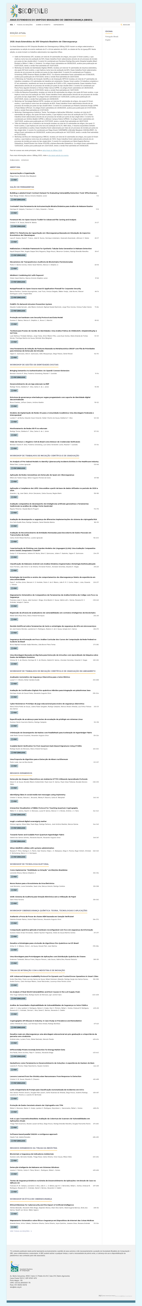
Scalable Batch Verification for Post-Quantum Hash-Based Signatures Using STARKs (46, 746)
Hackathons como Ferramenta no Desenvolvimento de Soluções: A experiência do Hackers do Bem (52, 1063)
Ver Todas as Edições (20, 1231)
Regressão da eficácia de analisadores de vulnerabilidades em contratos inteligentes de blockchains (53, 613)
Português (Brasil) (111, 36)
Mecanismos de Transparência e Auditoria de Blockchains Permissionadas (41, 262)
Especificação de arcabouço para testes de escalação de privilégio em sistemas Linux (46, 719)
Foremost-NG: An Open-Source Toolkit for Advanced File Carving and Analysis (43, 220)
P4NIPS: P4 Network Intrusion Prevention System (31, 304)
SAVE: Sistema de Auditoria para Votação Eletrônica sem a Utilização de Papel (43, 897)
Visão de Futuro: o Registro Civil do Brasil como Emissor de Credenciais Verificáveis (45, 442)
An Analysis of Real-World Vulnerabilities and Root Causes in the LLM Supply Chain (45, 992)
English (107, 40)
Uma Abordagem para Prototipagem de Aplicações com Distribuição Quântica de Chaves (48, 957)
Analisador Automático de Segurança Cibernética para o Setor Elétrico (40, 677)
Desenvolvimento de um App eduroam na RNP (29, 384)
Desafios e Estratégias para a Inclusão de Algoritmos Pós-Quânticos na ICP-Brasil (44, 943)
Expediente (59, 25)
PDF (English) (19, 199)
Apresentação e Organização (22, 173)
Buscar (126, 25)
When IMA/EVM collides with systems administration (32, 848)
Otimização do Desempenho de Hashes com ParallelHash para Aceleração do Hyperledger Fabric (51, 733)
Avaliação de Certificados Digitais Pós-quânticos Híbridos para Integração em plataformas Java (50, 690)
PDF (15, 180)
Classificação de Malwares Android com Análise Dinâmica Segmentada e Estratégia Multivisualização (53, 564)
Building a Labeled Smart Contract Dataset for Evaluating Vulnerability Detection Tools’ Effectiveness (53, 193)
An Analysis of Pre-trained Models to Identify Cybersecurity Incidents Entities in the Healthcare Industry (54, 462)
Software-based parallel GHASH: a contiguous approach (33, 1134)
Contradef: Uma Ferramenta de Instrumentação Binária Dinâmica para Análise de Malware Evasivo (51, 206)
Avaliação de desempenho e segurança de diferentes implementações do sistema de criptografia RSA (53, 519)
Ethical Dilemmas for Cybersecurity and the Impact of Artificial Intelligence (42, 1205)
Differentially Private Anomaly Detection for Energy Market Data (37, 1050)
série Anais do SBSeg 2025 (52, 150)
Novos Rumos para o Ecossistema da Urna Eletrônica (32, 883)
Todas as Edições (25, 25)
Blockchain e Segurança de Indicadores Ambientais (32, 1154)
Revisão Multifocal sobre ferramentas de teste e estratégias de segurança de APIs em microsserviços (53, 626)
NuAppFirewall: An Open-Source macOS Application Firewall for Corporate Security (45, 289)
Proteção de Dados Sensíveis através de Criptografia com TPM (36, 1105)
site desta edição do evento (58, 155)
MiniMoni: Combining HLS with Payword (26, 275)
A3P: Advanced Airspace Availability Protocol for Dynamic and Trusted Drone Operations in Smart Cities (54, 976)
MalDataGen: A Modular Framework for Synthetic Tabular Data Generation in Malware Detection (51, 249)
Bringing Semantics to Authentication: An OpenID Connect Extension (39, 371)
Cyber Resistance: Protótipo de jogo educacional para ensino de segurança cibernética (47, 704)
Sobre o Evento (43, 25)
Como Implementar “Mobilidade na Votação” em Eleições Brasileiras (38, 870)
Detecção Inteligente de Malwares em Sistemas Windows (34, 1167)
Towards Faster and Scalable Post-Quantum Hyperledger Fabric (37, 835)
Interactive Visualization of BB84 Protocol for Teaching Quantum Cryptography (44, 808)
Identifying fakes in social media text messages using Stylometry (37, 795)
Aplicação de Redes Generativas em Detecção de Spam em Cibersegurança (42, 475)
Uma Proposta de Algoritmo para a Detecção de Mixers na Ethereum (39, 759)
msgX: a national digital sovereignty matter (28, 821)
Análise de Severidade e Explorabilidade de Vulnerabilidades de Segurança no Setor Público (49, 1005)
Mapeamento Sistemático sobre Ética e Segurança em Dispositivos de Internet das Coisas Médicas (52, 1221)
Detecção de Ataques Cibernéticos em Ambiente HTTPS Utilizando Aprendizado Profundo (49, 779)
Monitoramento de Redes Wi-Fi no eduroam (28, 428)
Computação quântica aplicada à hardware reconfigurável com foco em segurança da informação (51, 930)
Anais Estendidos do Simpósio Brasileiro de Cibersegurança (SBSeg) (51, 20)
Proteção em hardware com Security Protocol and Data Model (36, 318)
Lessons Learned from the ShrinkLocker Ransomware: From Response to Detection (45, 1076)
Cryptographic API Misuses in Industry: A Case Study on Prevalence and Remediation (46, 1021)
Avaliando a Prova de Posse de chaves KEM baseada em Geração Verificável (42, 917)
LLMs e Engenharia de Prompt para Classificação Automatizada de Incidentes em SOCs (47, 1090)
